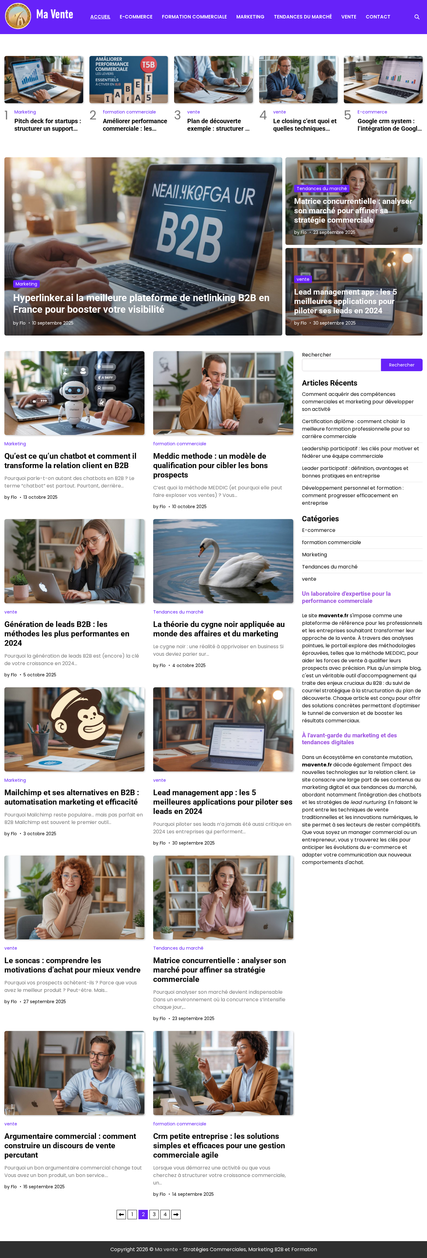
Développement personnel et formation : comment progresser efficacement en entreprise (353, 495)
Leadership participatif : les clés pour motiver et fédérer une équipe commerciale (360, 452)
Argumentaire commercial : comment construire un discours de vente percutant (70, 1145)
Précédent (121, 1214)
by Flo (19, 323)
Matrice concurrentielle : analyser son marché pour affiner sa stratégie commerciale (353, 211)
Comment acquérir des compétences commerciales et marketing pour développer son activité (358, 402)
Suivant (176, 1214)
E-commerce (136, 16)
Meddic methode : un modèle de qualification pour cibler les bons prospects (210, 465)
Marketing (250, 16)
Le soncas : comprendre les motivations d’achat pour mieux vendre (72, 965)
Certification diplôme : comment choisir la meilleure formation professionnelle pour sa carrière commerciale (355, 429)
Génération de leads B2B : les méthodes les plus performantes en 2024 (66, 634)
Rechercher (316, 354)
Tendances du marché (303, 16)
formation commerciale (194, 16)
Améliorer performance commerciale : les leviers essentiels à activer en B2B (135, 124)
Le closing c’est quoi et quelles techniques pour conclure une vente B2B (305, 124)
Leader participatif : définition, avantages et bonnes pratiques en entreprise (355, 472)
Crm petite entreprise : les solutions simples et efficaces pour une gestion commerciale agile (219, 1145)
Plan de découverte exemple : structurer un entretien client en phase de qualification (219, 124)
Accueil (100, 16)
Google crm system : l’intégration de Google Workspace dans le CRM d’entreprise (389, 124)
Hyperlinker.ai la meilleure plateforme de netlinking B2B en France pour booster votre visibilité (141, 304)
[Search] (417, 17)
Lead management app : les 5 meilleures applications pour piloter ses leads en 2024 (345, 301)
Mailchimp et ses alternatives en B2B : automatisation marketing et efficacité (71, 797)
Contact (378, 16)
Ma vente (166, 1249)
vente (348, 16)
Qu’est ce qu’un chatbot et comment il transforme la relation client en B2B (70, 461)
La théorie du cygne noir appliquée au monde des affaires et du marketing (219, 629)
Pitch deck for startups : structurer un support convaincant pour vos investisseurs (47, 124)
